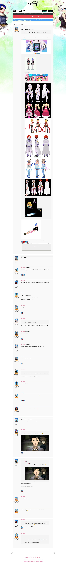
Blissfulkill (16, 318)
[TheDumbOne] (16, 307)
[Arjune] (16, 358)
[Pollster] (17, 309)
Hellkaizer (16, 280)
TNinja (16, 496)
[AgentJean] (16, 371)
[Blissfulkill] (16, 28)
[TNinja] (16, 498)
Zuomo (16, 417)
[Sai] (16, 383)
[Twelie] (22, 363)
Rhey (25, 522)
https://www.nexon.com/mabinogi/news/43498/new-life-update (39, 13)
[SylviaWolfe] (22, 312)
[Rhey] (16, 510)
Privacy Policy (33, 561)
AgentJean (16, 369)
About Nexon (41, 561)
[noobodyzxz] (22, 490)
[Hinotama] (16, 333)
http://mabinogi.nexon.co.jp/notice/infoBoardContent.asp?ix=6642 (33, 56)
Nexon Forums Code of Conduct (31, 19)
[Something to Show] (15, 30)
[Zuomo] (16, 420)
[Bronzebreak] (22, 527)
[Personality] (17, 335)
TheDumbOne (16, 305)
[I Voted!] (17, 30)
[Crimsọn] (24, 400)
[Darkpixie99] (16, 346)
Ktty (16, 255)
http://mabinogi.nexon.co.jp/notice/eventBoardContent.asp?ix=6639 (33, 197)
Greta (16, 267)
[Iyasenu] (16, 294)
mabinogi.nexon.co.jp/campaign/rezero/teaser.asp (27, 35)
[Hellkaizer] (16, 282)
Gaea (25, 461)
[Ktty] (16, 258)
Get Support (29, 561)
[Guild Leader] (15, 410)
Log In (44, 11)
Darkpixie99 (16, 344)
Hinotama (16, 331)
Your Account (25, 561)
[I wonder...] (17, 512)
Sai (16, 381)
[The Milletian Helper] (15, 360)
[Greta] (16, 269)
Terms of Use (37, 561)
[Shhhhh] (16, 30)
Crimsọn (16, 429)
